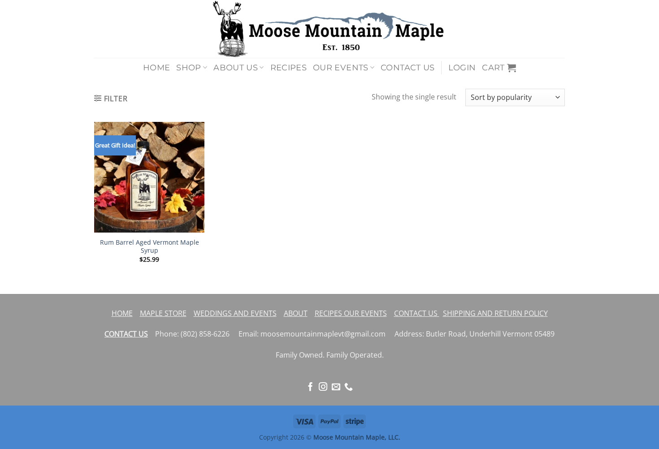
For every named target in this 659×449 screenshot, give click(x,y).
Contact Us (408, 67)
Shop (188, 67)
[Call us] (348, 387)
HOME (122, 313)
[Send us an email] (336, 387)
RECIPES (328, 313)
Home (156, 67)
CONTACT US (416, 313)
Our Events (341, 67)
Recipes (288, 67)
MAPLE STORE (163, 313)
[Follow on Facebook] (310, 387)
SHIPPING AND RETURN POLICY (495, 313)
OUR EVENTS (364, 313)
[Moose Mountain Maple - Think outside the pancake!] (329, 29)
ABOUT (296, 313)
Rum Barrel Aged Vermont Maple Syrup (149, 246)
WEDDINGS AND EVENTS (235, 313)
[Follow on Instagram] (323, 387)
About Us (235, 67)
